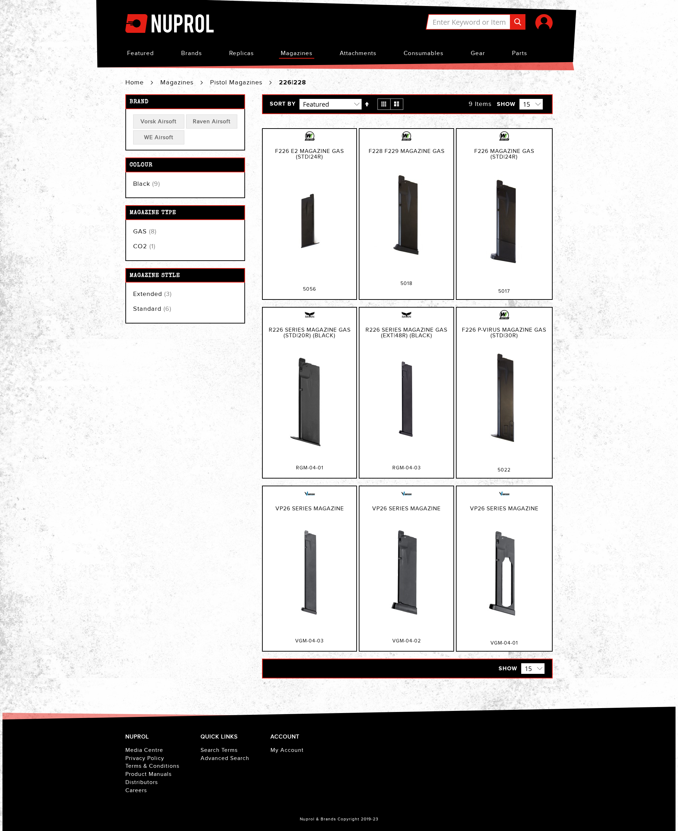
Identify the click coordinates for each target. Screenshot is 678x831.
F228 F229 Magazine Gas (407, 151)
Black (146, 184)
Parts (519, 53)
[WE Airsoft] (309, 140)
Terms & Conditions (152, 766)
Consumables (424, 53)
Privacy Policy (144, 758)
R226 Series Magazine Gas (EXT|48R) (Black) (406, 333)
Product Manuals (148, 774)
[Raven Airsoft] (309, 318)
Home (135, 82)
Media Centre (144, 750)
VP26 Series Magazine (309, 508)
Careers (136, 790)
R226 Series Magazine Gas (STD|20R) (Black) (310, 333)
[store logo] (169, 24)
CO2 (144, 246)
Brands (191, 53)
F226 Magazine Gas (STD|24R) (504, 154)
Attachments (358, 53)
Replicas (241, 53)
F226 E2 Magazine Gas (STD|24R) (309, 154)
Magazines (297, 53)
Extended (152, 294)
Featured (140, 53)
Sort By (283, 104)
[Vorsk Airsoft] (309, 497)
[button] (544, 22)
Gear (478, 53)
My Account (287, 750)
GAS (144, 231)
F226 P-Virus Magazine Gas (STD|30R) (504, 333)
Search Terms (219, 750)
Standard (152, 309)
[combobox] (475, 22)
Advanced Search (225, 758)
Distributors (141, 782)
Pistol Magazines (237, 82)
